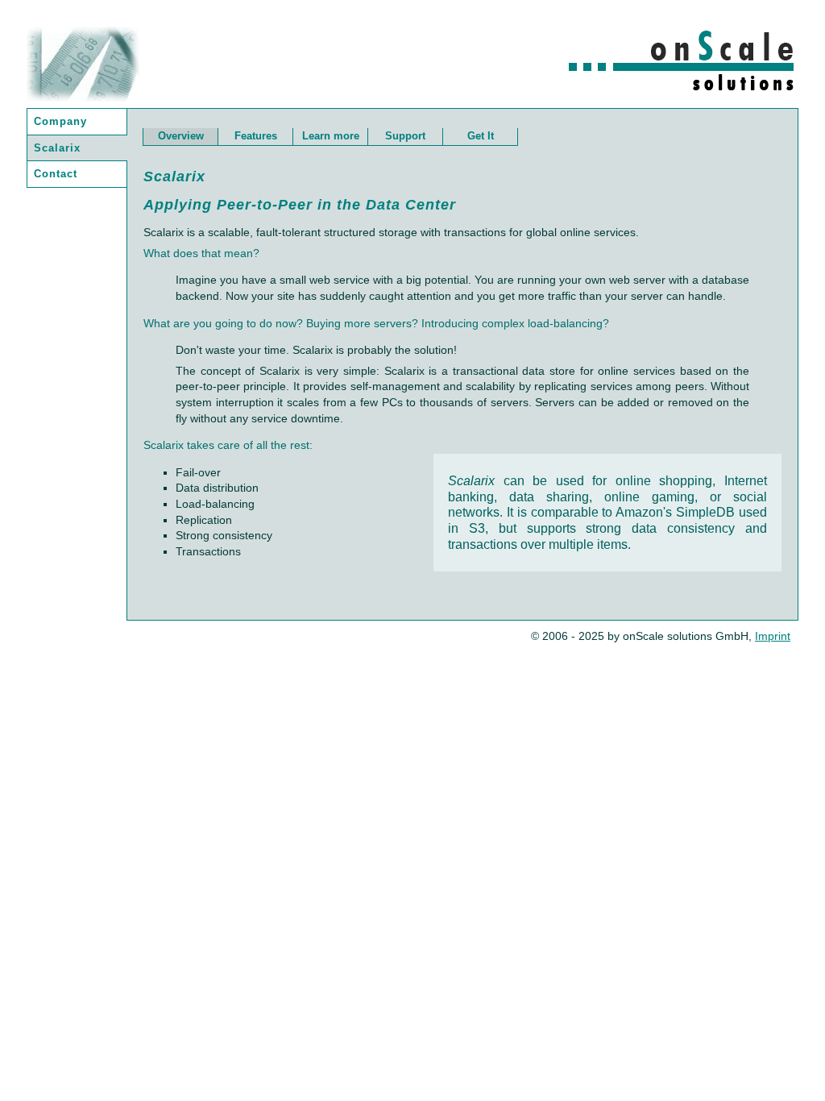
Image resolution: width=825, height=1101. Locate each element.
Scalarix (57, 148)
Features (255, 136)
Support (405, 136)
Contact (55, 174)
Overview (181, 136)
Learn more (330, 136)
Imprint (772, 635)
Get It (480, 136)
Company (60, 121)
